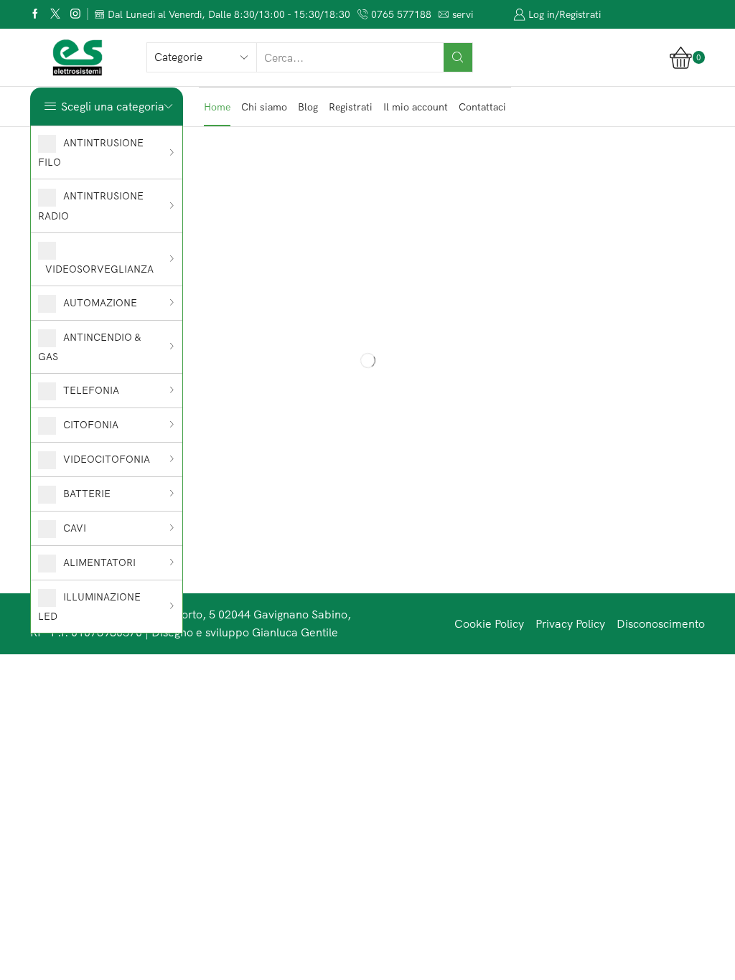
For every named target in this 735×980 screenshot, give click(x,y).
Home (217, 106)
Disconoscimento (661, 623)
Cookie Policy (489, 623)
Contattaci (482, 106)
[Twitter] (55, 15)
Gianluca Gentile (295, 632)
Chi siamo (264, 106)
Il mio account (415, 106)
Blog (308, 106)
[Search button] (458, 57)
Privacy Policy (570, 623)
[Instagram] (75, 15)
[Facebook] (35, 15)
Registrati (351, 106)
